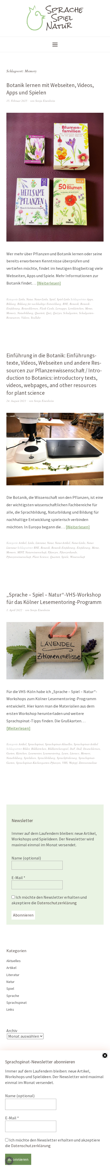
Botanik (74, 304)
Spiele (65, 557)
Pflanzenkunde (68, 552)
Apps (90, 299)
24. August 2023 (16, 401)
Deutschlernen (91, 749)
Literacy (74, 753)
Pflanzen (53, 552)
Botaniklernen (29, 308)
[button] (9, 1161)
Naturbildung (25, 313)
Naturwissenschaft (35, 552)
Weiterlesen (48, 283)
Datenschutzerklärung (57, 902)
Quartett (40, 313)
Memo (88, 308)
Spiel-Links (63, 299)
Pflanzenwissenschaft (18, 557)
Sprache (12, 995)
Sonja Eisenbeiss (45, 101)
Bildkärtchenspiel (58, 749)
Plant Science (40, 557)
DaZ (79, 749)
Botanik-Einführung (63, 547)
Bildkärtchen (38, 749)
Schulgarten (70, 313)
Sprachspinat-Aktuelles (58, 744)
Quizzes (57, 313)
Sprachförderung (67, 758)
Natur (29, 299)
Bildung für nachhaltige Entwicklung (39, 304)
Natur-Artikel (62, 543)
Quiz (48, 313)
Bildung (11, 304)
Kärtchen (21, 753)
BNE (65, 304)
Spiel (52, 299)
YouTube (36, 317)
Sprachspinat (35, 744)
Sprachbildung (46, 758)
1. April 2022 (14, 610)
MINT (20, 552)
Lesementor (34, 753)
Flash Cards (47, 308)
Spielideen (30, 758)
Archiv (11, 1030)
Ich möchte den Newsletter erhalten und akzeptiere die (49, 900)
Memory (11, 313)
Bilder (26, 749)
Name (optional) (26, 858)
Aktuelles (13, 960)
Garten (10, 753)
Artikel (22, 543)
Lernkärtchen (76, 308)
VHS (65, 763)
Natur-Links (41, 299)
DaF (72, 749)
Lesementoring (51, 753)
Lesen (65, 753)
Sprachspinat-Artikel (86, 744)
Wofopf (73, 763)
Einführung (83, 547)
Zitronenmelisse (88, 763)
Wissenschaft (77, 557)
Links (22, 299)
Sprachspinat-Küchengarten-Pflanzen (38, 763)
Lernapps (61, 308)
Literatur (41, 543)
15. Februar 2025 (16, 101)
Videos (25, 317)
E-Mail (18, 877)
